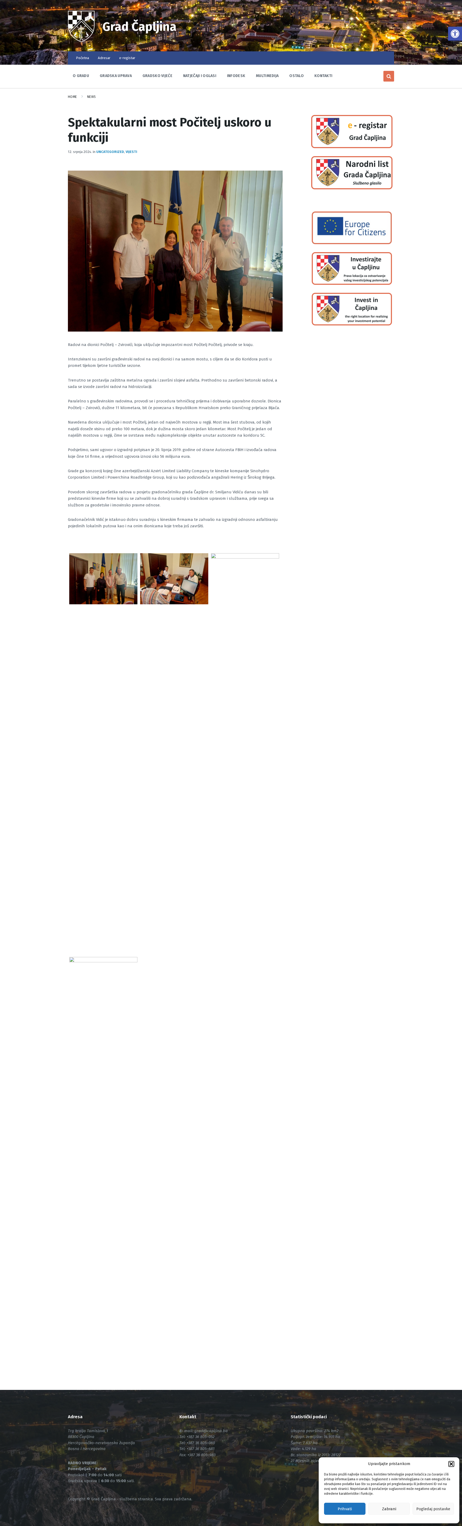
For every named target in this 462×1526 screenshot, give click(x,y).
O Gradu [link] (81, 76)
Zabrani (389, 1508)
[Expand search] (388, 76)
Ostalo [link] (296, 76)
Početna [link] (82, 58)
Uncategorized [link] (110, 152)
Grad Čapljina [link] (139, 27)
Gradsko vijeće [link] (157, 76)
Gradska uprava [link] (116, 76)
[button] (451, 1464)
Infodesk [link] (236, 76)
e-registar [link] (127, 58)
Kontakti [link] (323, 76)
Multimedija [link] (267, 76)
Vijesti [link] (131, 152)
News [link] (91, 97)
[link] (455, 34)
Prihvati (345, 1508)
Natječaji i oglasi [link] (199, 76)
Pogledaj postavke (433, 1508)
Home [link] (72, 97)
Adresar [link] (104, 58)
